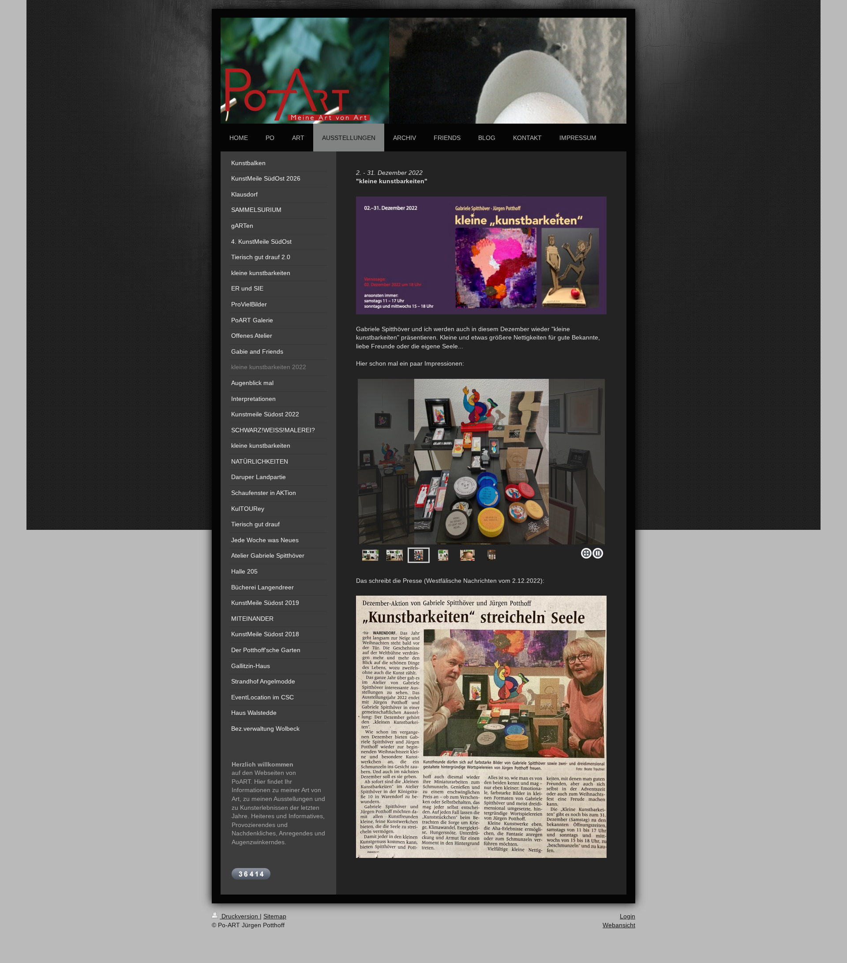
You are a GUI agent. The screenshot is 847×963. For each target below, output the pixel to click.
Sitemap (274, 916)
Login (627, 916)
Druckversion (240, 916)
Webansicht (619, 925)
